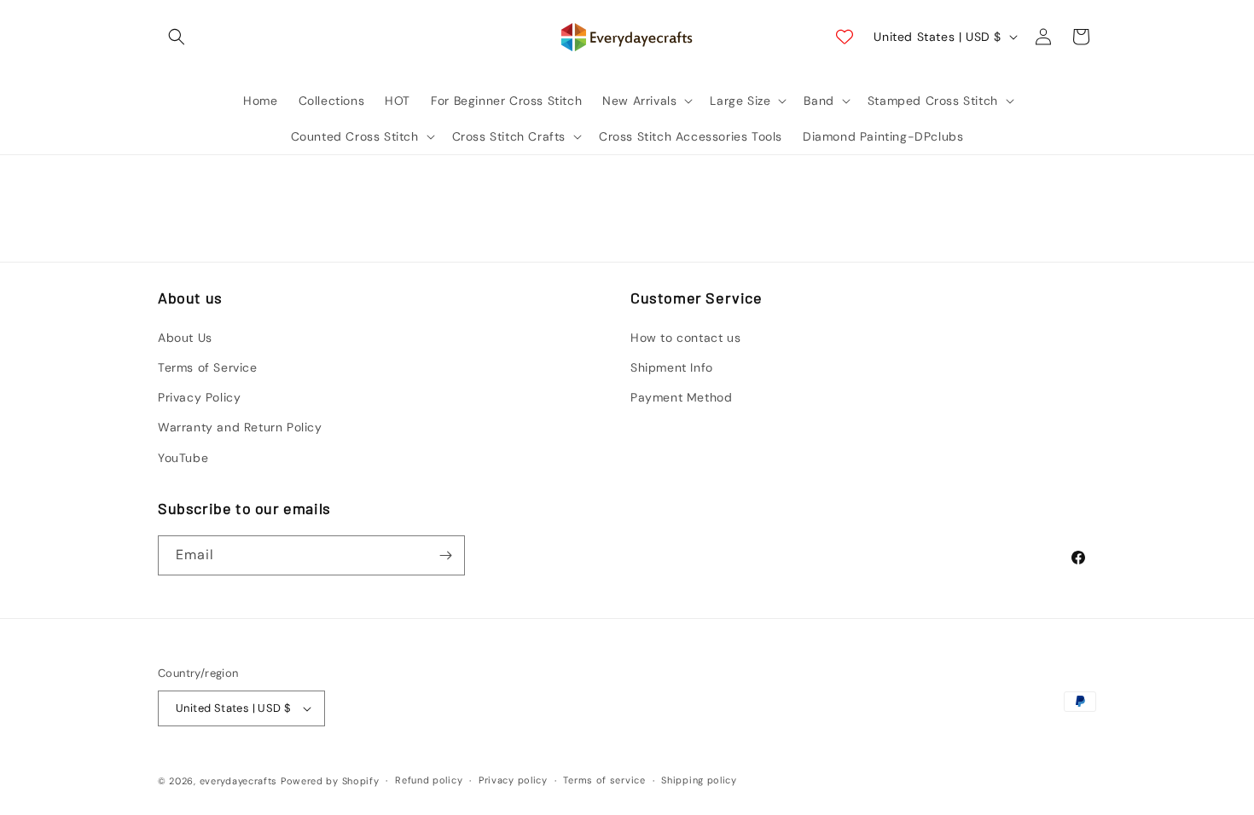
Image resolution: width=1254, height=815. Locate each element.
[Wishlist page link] (844, 36)
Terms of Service (208, 367)
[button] (176, 36)
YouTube (183, 457)
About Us (185, 337)
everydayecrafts (239, 781)
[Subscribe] (445, 555)
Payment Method (681, 397)
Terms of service (604, 780)
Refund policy (428, 780)
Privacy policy (513, 780)
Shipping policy (699, 780)
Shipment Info (671, 367)
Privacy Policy (199, 397)
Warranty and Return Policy (240, 427)
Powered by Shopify (330, 781)
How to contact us (685, 337)
